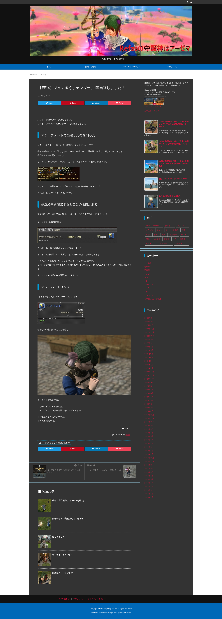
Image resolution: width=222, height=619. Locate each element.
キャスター (148, 263)
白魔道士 (156, 239)
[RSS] (187, 2)
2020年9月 (149, 382)
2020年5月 (149, 397)
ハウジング (148, 295)
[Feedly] (191, 2)
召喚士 (184, 230)
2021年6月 (148, 354)
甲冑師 (147, 270)
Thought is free (125, 613)
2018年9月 (148, 468)
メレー (147, 281)
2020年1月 (148, 411)
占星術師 (174, 230)
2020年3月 (149, 404)
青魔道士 (163, 243)
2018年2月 (148, 493)
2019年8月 (148, 429)
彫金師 (147, 266)
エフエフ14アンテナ (152, 111)
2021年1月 (148, 368)
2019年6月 (148, 436)
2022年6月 (148, 350)
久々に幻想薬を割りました (170, 196)
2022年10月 (149, 336)
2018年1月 (148, 497)
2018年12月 (149, 458)
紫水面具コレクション (62, 572)
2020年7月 (148, 390)
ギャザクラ (148, 284)
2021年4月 (148, 357)
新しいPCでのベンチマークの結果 (173, 178)
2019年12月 (149, 415)
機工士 (183, 234)
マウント (180, 225)
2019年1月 (148, 454)
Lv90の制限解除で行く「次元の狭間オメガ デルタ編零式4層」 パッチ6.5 (174, 163)
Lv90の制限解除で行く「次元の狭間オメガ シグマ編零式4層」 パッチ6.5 (174, 143)
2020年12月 (149, 372)
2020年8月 (149, 386)
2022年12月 (149, 329)
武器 (148, 239)
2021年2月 (148, 364)
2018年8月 (148, 472)
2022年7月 (148, 346)
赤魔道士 (183, 239)
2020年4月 (149, 400)
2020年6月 (149, 393)
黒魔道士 (178, 243)
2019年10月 (149, 422)
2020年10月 (149, 379)
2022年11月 (149, 332)
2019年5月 (148, 440)
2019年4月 (148, 443)
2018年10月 (149, 465)
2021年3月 (148, 361)
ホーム (34, 75)
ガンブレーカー (152, 225)
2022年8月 (148, 343)
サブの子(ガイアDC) (152, 299)
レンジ (147, 274)
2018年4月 (148, 486)
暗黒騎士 (173, 234)
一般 (44, 75)
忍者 (156, 234)
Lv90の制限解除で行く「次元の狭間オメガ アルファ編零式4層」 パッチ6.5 (174, 124)
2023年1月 (148, 325)
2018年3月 (148, 490)
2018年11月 (149, 461)
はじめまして (58, 536)
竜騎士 (166, 239)
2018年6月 (148, 479)
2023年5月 (149, 321)
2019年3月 (148, 447)
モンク (159, 230)
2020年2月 (148, 407)
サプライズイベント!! (62, 554)
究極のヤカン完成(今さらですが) (67, 518)
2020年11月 (149, 375)
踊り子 (148, 243)
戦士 (163, 234)
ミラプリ (149, 230)
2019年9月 (148, 425)
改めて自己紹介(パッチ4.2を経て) (68, 500)
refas (128, 434)
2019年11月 (149, 418)
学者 (148, 234)
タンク (147, 277)
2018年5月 (148, 483)
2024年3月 (149, 318)
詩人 (174, 239)
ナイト (167, 225)
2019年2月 (148, 450)
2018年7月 (148, 476)
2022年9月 (148, 339)
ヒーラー (148, 288)
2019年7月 (148, 433)
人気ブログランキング (152, 106)
